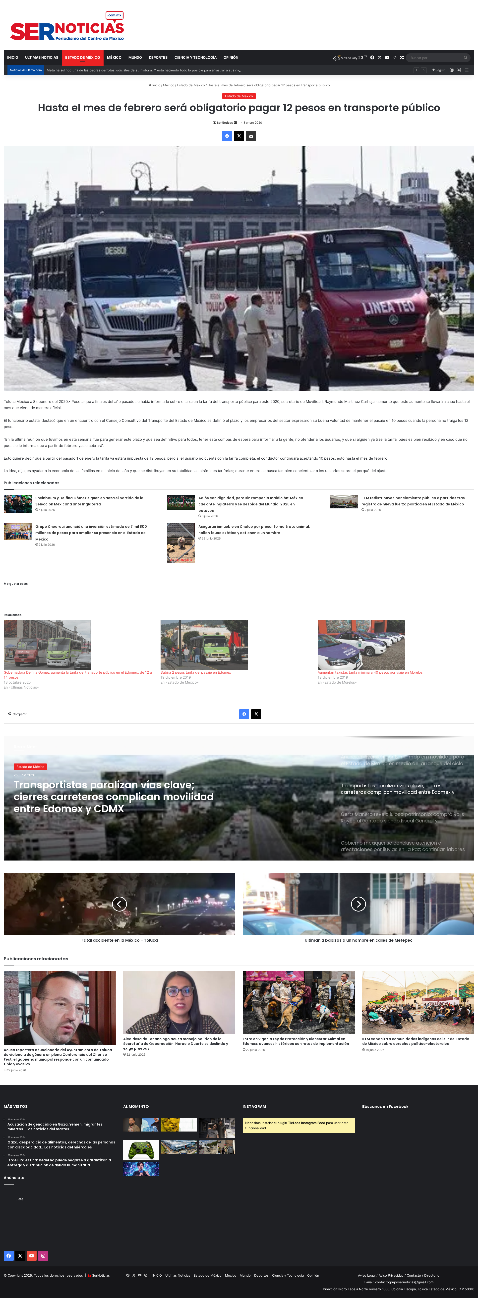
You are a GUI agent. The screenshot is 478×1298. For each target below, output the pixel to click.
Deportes (158, 57)
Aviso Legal (366, 1275)
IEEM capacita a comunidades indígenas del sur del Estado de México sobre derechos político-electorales (415, 1041)
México (114, 57)
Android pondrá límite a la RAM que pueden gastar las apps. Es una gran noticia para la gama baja (122, 70)
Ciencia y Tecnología (196, 57)
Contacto (414, 1275)
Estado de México (82, 57)
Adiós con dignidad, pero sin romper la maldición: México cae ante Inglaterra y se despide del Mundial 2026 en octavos (250, 504)
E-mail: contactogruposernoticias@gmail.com (398, 1282)
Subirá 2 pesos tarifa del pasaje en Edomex (196, 672)
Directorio (431, 1275)
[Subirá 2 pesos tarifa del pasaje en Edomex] (236, 645)
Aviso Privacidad (391, 1275)
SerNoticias (101, 1275)
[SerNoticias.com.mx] (67, 24)
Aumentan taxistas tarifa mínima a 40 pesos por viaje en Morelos (370, 672)
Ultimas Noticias (41, 57)
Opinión (231, 57)
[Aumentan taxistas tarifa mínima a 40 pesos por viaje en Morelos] (394, 645)
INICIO (12, 57)
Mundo (135, 57)
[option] (239, 798)
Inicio (155, 85)
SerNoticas (225, 122)
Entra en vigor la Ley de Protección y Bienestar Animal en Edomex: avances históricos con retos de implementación (296, 1041)
